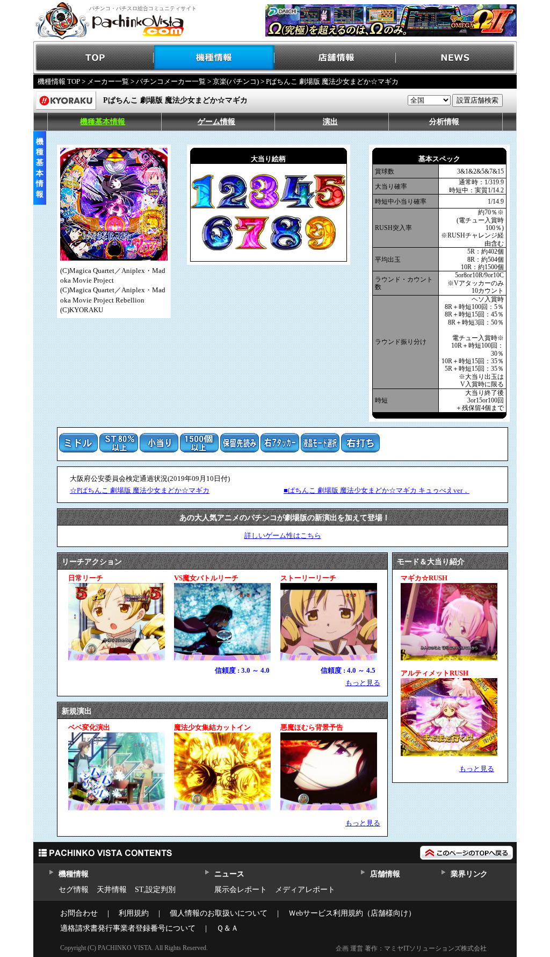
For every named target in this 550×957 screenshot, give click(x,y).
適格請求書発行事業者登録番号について (128, 928)
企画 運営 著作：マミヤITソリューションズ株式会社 (411, 948)
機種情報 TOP (59, 81)
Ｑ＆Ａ (227, 928)
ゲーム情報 (216, 122)
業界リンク (469, 874)
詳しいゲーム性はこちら (282, 535)
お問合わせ (79, 913)
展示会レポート (240, 890)
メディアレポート (305, 890)
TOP (93, 58)
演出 (330, 122)
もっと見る (362, 683)
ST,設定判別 (155, 890)
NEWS (456, 58)
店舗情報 (335, 58)
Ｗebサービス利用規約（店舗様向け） (352, 913)
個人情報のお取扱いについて (218, 913)
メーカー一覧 (108, 81)
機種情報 (214, 58)
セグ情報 (74, 890)
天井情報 (112, 890)
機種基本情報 (102, 122)
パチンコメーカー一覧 (171, 81)
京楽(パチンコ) (236, 81)
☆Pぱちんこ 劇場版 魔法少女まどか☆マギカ (139, 490)
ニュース (229, 874)
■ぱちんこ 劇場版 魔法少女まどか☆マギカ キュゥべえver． (376, 490)
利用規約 (134, 913)
